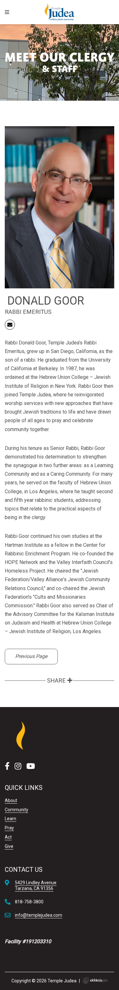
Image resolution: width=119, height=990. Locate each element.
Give (9, 846)
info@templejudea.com (38, 915)
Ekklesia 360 (95, 980)
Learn (10, 818)
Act (8, 837)
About (11, 800)
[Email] (10, 325)
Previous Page (31, 656)
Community (16, 809)
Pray (9, 827)
